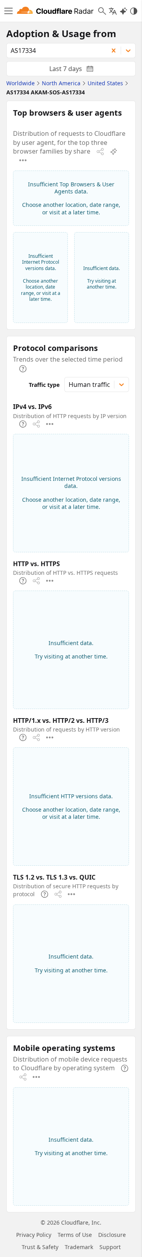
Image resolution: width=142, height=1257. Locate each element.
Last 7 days (77, 70)
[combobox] (55, 50)
